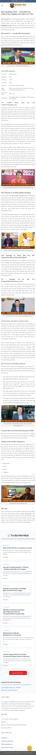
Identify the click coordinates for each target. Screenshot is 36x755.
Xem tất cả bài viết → (18, 673)
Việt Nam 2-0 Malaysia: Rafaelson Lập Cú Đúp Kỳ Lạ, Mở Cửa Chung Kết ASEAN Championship (14, 612)
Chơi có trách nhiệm (7, 747)
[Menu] (2, 5)
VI (18, 1)
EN (20, 1)
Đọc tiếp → (6, 557)
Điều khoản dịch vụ (6, 744)
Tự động (23, 1)
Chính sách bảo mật (7, 741)
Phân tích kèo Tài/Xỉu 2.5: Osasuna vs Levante (17, 548)
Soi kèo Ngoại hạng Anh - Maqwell (11, 687)
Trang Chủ (4, 738)
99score (30, 752)
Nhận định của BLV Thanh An (9, 690)
